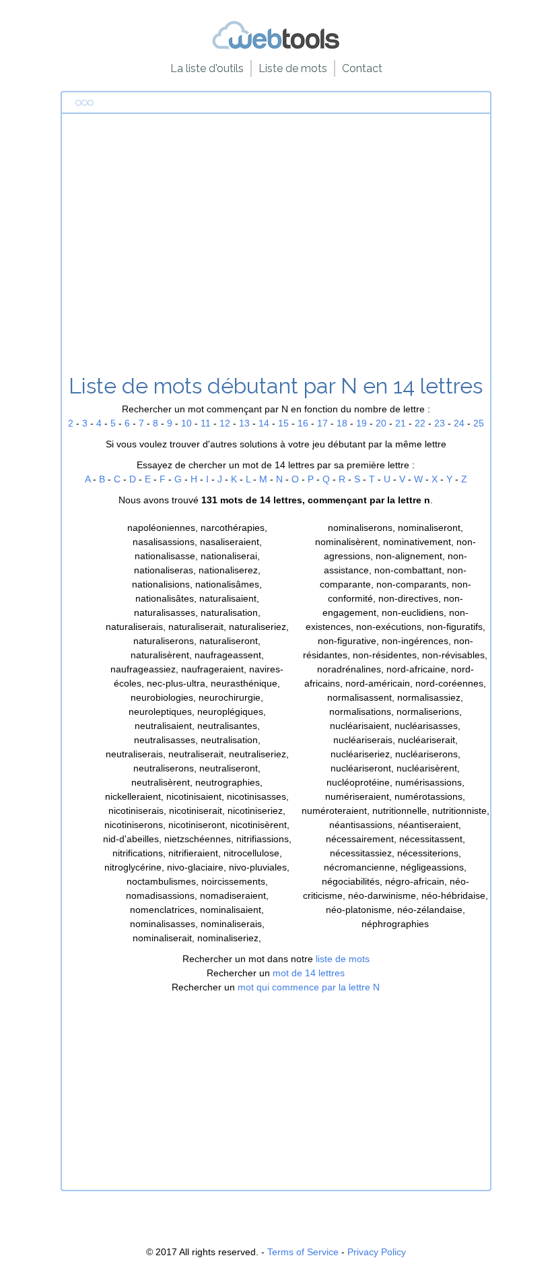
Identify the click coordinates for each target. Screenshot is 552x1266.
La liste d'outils (207, 68)
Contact (362, 68)
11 (206, 423)
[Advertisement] (276, 248)
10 (186, 423)
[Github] (276, 47)
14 (263, 423)
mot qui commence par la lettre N (309, 987)
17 (322, 423)
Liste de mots (292, 68)
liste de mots (343, 958)
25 (478, 423)
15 (283, 423)
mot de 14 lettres (309, 973)
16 (303, 423)
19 (361, 423)
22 (420, 423)
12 (224, 423)
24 (459, 423)
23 (439, 423)
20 (381, 423)
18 (342, 423)
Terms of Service (303, 1251)
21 (400, 423)
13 (244, 423)
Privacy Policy (376, 1251)
